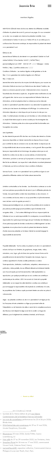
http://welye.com (8, 79)
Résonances (7, 434)
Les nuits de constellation (12, 419)
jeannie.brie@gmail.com (10, 64)
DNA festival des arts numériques (16, 425)
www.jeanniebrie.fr (9, 47)
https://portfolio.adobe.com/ (19, 68)
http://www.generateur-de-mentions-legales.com (18, 75)
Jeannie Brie (27, 6)
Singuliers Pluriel (9, 442)
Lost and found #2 (10, 448)
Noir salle (6, 439)
